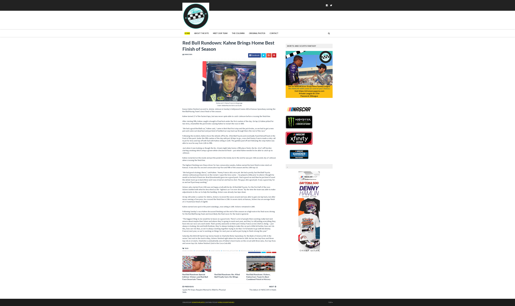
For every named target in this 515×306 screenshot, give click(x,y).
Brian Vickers (187, 251)
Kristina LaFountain (230, 251)
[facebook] (326, 5)
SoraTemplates (198, 302)
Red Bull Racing (247, 251)
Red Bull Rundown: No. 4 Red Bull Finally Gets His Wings (227, 275)
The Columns (238, 33)
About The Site (201, 33)
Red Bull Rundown (263, 251)
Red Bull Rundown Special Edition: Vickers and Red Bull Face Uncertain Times (195, 276)
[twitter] (331, 5)
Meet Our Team (220, 33)
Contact (274, 33)
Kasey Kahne (215, 251)
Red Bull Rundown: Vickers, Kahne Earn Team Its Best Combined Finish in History (258, 276)
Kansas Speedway (202, 251)
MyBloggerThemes (226, 302)
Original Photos (257, 33)
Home (187, 33)
